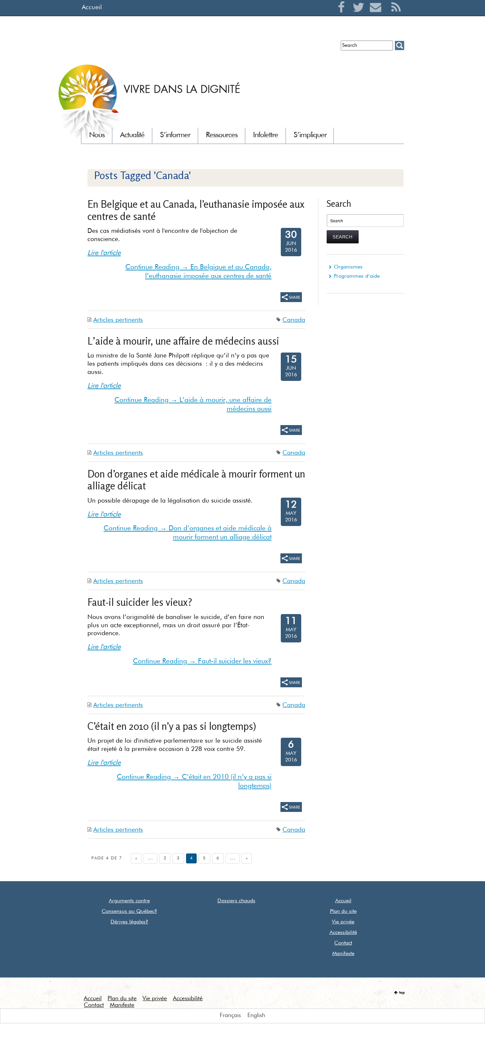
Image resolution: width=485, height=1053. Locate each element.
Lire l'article (104, 253)
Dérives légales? (129, 922)
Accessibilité (343, 932)
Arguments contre (129, 901)
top (402, 993)
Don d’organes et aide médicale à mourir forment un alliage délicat (196, 480)
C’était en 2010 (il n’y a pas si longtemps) (171, 726)
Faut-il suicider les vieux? (139, 602)
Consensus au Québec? (129, 911)
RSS (396, 15)
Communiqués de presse (237, 48)
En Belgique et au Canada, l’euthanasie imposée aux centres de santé (196, 210)
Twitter (360, 15)
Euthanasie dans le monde (305, 48)
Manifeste (343, 953)
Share (291, 297)
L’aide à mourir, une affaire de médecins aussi (183, 341)
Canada (293, 320)
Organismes (348, 267)
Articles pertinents (118, 320)
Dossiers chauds (236, 901)
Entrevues (189, 48)
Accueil (92, 7)
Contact (343, 943)
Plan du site (343, 911)
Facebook (343, 15)
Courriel (377, 15)
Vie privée (343, 922)
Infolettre (160, 48)
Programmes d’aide (357, 276)
